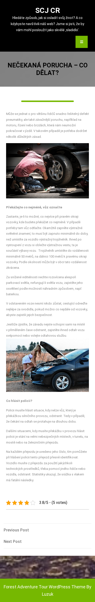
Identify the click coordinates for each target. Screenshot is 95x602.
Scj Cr (47, 10)
